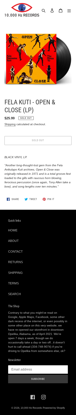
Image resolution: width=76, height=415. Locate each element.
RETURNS (15, 262)
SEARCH (14, 294)
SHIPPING (15, 272)
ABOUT (13, 240)
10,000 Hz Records (31, 408)
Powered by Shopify (54, 408)
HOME (12, 230)
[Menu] (69, 10)
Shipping (10, 124)
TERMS (13, 283)
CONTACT (15, 251)
